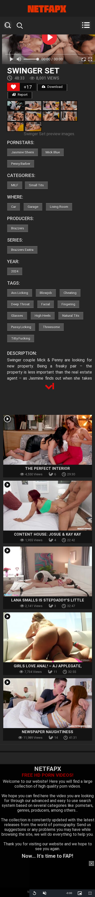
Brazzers (17, 228)
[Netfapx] (47, 9)
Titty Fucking (20, 338)
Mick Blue (53, 152)
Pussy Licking (21, 327)
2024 (14, 271)
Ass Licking (19, 293)
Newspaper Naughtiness (47, 732)
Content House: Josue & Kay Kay (47, 534)
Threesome (51, 327)
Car (13, 207)
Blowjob (46, 293)
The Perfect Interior (47, 468)
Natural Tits (70, 316)
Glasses (17, 316)
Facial (45, 304)
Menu (86, 25)
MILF (14, 185)
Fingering (68, 304)
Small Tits (36, 185)
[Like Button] (13, 87)
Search (8, 25)
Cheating (70, 293)
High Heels (43, 316)
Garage (33, 207)
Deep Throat (20, 304)
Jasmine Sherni (22, 152)
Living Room (59, 207)
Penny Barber (20, 164)
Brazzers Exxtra (22, 250)
